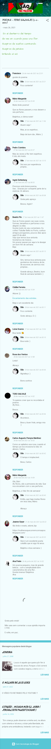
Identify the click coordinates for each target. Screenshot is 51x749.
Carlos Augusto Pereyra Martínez (27, 438)
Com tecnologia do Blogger (27, 744)
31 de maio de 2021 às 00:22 (35, 522)
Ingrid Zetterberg (20, 180)
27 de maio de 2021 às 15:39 (24, 290)
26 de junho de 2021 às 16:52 (33, 561)
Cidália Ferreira (19, 287)
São (22, 81)
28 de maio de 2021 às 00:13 (35, 251)
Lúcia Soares (18, 329)
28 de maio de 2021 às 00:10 (35, 337)
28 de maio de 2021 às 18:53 (24, 441)
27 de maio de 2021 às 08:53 (24, 182)
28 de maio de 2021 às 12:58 (24, 357)
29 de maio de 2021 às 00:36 (35, 370)
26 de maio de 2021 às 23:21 (35, 82)
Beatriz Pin (17, 217)
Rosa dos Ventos (20, 354)
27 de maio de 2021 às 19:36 (35, 329)
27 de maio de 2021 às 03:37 (24, 150)
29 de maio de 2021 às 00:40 (35, 495)
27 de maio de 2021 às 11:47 (33, 217)
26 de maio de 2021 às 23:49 (24, 101)
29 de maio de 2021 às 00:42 (35, 453)
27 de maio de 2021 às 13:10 (35, 161)
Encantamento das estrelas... (25, 298)
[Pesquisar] (47, 5)
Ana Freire (17, 561)
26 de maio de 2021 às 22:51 (32, 73)
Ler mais (45, 675)
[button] (47, 21)
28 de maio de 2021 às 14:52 (24, 396)
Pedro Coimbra (19, 147)
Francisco (17, 73)
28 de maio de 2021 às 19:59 (24, 478)
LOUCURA (7, 652)
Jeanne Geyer (18, 522)
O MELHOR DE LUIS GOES (16, 682)
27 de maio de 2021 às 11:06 (35, 121)
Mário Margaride (19, 99)
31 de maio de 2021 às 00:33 (35, 537)
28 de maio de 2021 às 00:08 (35, 195)
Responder (18, 93)
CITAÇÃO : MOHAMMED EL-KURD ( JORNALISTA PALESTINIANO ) (21, 708)
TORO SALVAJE (19, 394)
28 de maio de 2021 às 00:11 (35, 307)
